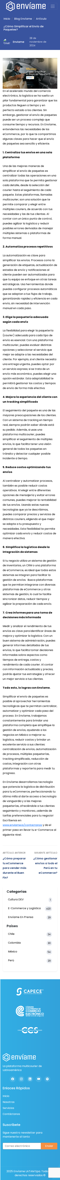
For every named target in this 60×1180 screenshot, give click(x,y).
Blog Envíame (23, 19)
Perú (29, 960)
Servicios (8, 1108)
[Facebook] (13, 1079)
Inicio (7, 19)
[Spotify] (47, 1079)
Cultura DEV (29, 900)
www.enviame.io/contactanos (22, 825)
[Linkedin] (30, 1079)
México (29, 952)
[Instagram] (21, 1079)
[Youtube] (39, 1079)
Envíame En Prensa (29, 917)
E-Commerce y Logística (29, 908)
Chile (29, 934)
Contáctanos (11, 1114)
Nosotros (8, 1102)
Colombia (29, 943)
